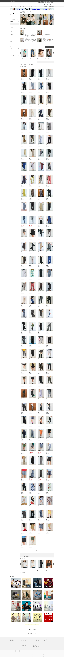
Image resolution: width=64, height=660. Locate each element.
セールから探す (23, 644)
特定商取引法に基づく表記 (36, 646)
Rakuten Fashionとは (35, 641)
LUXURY (11, 641)
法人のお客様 (34, 645)
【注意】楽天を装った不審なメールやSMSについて (32, 624)
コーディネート (45, 62)
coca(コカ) (28, 11)
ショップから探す (23, 641)
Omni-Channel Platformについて (36, 647)
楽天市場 (52, 2)
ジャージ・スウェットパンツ (14, 29)
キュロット (12, 34)
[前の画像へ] (20, 53)
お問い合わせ (34, 644)
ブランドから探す (23, 640)
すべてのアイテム (23, 645)
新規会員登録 (45, 640)
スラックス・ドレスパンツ (14, 27)
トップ (21, 11)
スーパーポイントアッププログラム (37, 640)
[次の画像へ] (53, 53)
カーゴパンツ (12, 31)
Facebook (45, 641)
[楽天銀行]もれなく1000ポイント (42, 2)
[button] (25, 55)
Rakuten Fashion (24, 11)
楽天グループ (48, 2)
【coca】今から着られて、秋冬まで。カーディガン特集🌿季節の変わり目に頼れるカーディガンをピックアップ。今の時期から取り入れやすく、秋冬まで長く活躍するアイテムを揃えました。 (47, 34)
